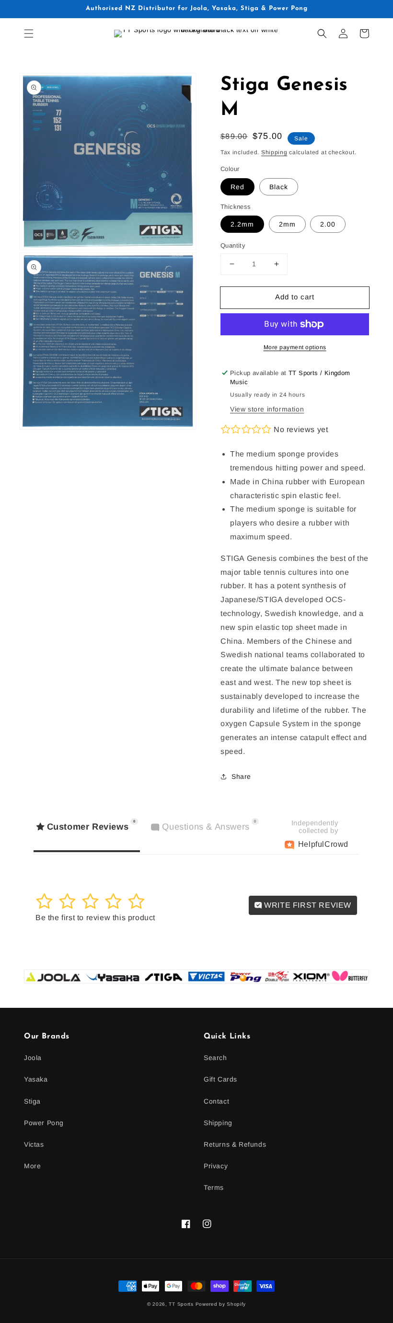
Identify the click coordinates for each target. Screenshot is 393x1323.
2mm (287, 224)
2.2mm (242, 224)
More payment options (295, 347)
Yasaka (36, 1079)
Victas (34, 1144)
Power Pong (44, 1123)
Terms (214, 1187)
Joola (33, 1057)
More (32, 1166)
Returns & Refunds (235, 1144)
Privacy (216, 1166)
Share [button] (241, 776)
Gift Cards (220, 1079)
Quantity (232, 245)
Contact (216, 1101)
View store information (267, 409)
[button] (28, 33)
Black (278, 187)
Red (237, 187)
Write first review (306, 905)
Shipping (274, 152)
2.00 (327, 224)
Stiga (32, 1101)
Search (215, 1057)
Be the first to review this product (95, 917)
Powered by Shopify (221, 1304)
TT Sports (181, 1304)
